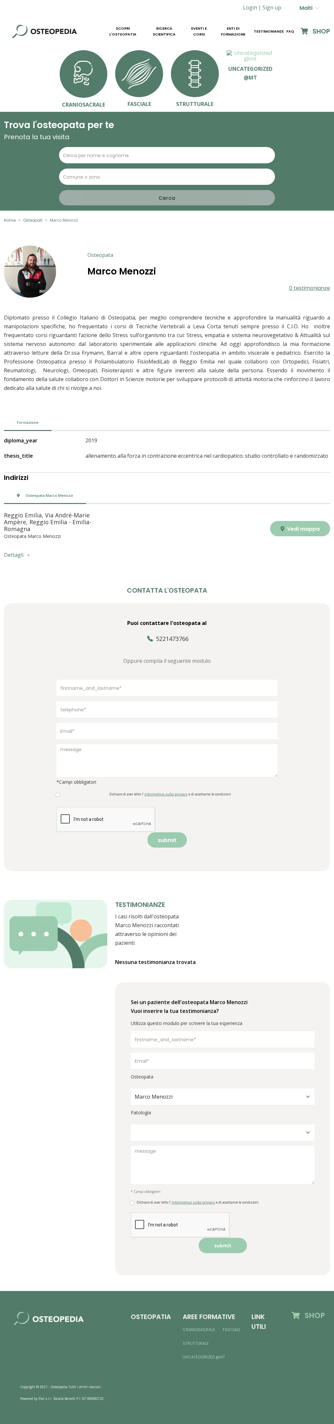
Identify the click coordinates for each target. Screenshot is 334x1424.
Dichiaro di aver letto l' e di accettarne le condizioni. (198, 1202)
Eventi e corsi (199, 31)
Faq (290, 31)
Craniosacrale (199, 1329)
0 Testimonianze (309, 288)
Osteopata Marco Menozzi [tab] (49, 495)
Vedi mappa (303, 529)
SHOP (320, 31)
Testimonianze (269, 31)
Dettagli (13, 554)
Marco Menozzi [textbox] (154, 1096)
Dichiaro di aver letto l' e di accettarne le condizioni (170, 794)
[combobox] (222, 1097)
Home (10, 220)
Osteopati (32, 220)
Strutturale (196, 1343)
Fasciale (231, 1329)
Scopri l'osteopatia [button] (122, 31)
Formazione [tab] (27, 422)
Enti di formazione (233, 31)
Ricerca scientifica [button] (164, 31)
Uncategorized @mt (204, 1357)
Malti (307, 8)
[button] (272, 7)
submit (167, 840)
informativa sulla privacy (193, 1202)
